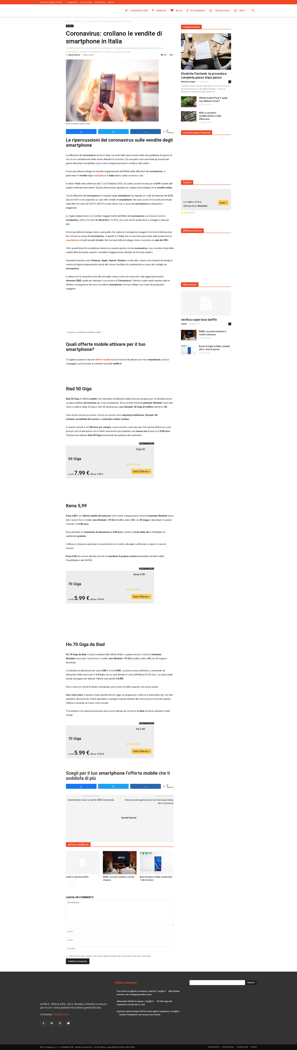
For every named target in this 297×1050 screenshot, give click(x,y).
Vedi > (223, 202)
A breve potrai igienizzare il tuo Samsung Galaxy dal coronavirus (149, 802)
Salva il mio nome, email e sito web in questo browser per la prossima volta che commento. (110, 956)
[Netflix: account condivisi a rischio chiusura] (120, 862)
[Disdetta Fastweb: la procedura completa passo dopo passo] (206, 51)
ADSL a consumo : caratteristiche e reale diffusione (210, 116)
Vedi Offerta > (141, 471)
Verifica (160, 10)
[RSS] (249, 2)
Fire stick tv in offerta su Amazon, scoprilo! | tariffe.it (141, 991)
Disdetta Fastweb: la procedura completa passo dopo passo (203, 75)
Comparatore (138, 10)
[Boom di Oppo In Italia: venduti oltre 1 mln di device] (157, 862)
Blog (178, 10)
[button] (253, 10)
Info (242, 10)
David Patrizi (74, 55)
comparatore (72, 2)
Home (68, 21)
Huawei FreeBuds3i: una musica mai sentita (139, 1014)
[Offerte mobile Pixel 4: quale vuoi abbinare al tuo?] (188, 101)
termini (111, 2)
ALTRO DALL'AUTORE (102, 844)
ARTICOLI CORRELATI (78, 844)
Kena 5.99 (139, 574)
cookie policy (99, 2)
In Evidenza (197, 10)
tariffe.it (77, 21)
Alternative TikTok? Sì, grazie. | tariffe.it (135, 1001)
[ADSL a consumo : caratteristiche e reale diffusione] (188, 116)
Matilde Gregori (188, 81)
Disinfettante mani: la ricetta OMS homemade (91, 800)
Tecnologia (222, 10)
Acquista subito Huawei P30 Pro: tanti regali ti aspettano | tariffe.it (148, 1011)
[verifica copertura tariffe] (83, 862)
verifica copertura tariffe (77, 877)
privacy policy (86, 2)
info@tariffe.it (61, 1014)
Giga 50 (140, 449)
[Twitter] (254, 2)
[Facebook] (239, 2)
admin (184, 324)
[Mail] (244, 2)
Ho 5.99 (140, 729)
